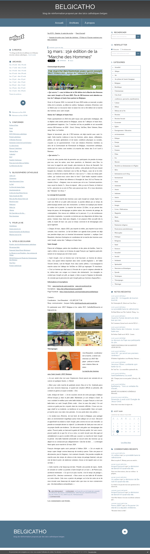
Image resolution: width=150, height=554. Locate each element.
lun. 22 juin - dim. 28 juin (17, 91)
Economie (118, 122)
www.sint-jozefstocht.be (83, 286)
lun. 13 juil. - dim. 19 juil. (17, 82)
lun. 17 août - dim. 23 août (17, 68)
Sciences (117, 248)
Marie (116, 217)
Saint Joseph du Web (15, 196)
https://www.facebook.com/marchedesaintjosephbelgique (79, 292)
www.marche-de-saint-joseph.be (63, 286)
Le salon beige (14, 145)
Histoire (117, 162)
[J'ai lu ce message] (148, 552)
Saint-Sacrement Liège (16, 181)
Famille (57, 494)
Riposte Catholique (15, 148)
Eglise (51, 494)
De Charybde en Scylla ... (17, 213)
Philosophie (118, 233)
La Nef (11, 184)
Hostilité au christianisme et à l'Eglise (126, 166)
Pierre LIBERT (116, 505)
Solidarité (118, 260)
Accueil (59, 22)
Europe (117, 142)
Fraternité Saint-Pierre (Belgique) (19, 250)
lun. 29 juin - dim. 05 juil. (17, 88)
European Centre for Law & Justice (20, 142)
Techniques (118, 276)
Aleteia (11, 210)
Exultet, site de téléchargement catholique (22, 244)
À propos (90, 22)
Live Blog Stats (126, 442)
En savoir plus (92, 552)
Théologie (118, 284)
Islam (116, 181)
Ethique (117, 138)
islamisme (118, 185)
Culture (117, 103)
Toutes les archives (15, 94)
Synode (117, 272)
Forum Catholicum (15, 265)
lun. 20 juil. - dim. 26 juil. (17, 79)
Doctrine (117, 114)
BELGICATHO (75, 7)
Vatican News (13, 151)
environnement (119, 134)
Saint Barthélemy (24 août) (121, 375)
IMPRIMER (62, 60)
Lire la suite (32, 55)
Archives (74, 22)
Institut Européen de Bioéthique (19, 231)
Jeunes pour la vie (15, 229)
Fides (11, 131)
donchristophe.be (14, 190)
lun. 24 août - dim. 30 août (17, 65)
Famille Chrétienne (15, 160)
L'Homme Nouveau (15, 140)
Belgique (61, 493)
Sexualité (118, 252)
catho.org (12, 176)
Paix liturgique (14, 216)
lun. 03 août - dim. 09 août (17, 73)
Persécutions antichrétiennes (124, 229)
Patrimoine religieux (121, 225)
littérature (118, 201)
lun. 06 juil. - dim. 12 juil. (17, 85)
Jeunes (117, 189)
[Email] (23, 102)
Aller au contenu (7, 2)
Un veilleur (115, 455)
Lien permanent (57, 491)
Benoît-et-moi (13, 201)
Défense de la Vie (120, 111)
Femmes (117, 150)
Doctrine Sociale (120, 118)
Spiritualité (67, 494)
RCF (10, 157)
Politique (117, 237)
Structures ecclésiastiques (123, 268)
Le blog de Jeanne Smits (17, 187)
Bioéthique (118, 87)
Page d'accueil (80, 33)
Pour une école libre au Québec (19, 163)
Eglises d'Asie (13, 125)
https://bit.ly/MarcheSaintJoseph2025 (69, 289)
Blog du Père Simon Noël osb (18, 199)
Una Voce (12, 263)
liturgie (117, 205)
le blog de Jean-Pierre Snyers (18, 193)
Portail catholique (15, 137)
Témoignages (78, 494)
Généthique (13, 226)
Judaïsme (117, 193)
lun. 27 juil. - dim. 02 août (17, 76)
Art (116, 75)
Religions (118, 241)
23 (113, 431)
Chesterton (12, 178)
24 (117, 431)
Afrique (117, 71)
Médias (117, 221)
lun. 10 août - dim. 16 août (17, 70)
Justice (117, 197)
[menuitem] (59, 23)
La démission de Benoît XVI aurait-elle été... (125, 467)
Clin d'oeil (118, 95)
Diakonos (12, 204)
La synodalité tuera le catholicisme (125, 309)
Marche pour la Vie (15, 234)
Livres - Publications (121, 209)
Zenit (11, 128)
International (119, 177)
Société (117, 256)
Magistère (118, 213)
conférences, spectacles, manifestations (81, 493)
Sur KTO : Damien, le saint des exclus (60, 33)
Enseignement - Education (123, 130)
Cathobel (12, 154)
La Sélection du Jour (15, 166)
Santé (116, 244)
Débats (117, 107)
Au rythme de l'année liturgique (125, 79)
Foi (62, 494)
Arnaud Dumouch (118, 466)
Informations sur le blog (122, 174)
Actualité (79, 491)
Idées (116, 170)
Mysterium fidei (14, 247)
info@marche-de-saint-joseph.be (86, 303)
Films (116, 154)
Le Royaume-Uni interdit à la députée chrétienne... (125, 506)
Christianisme (119, 91)
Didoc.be (12, 207)
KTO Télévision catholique (18, 134)
